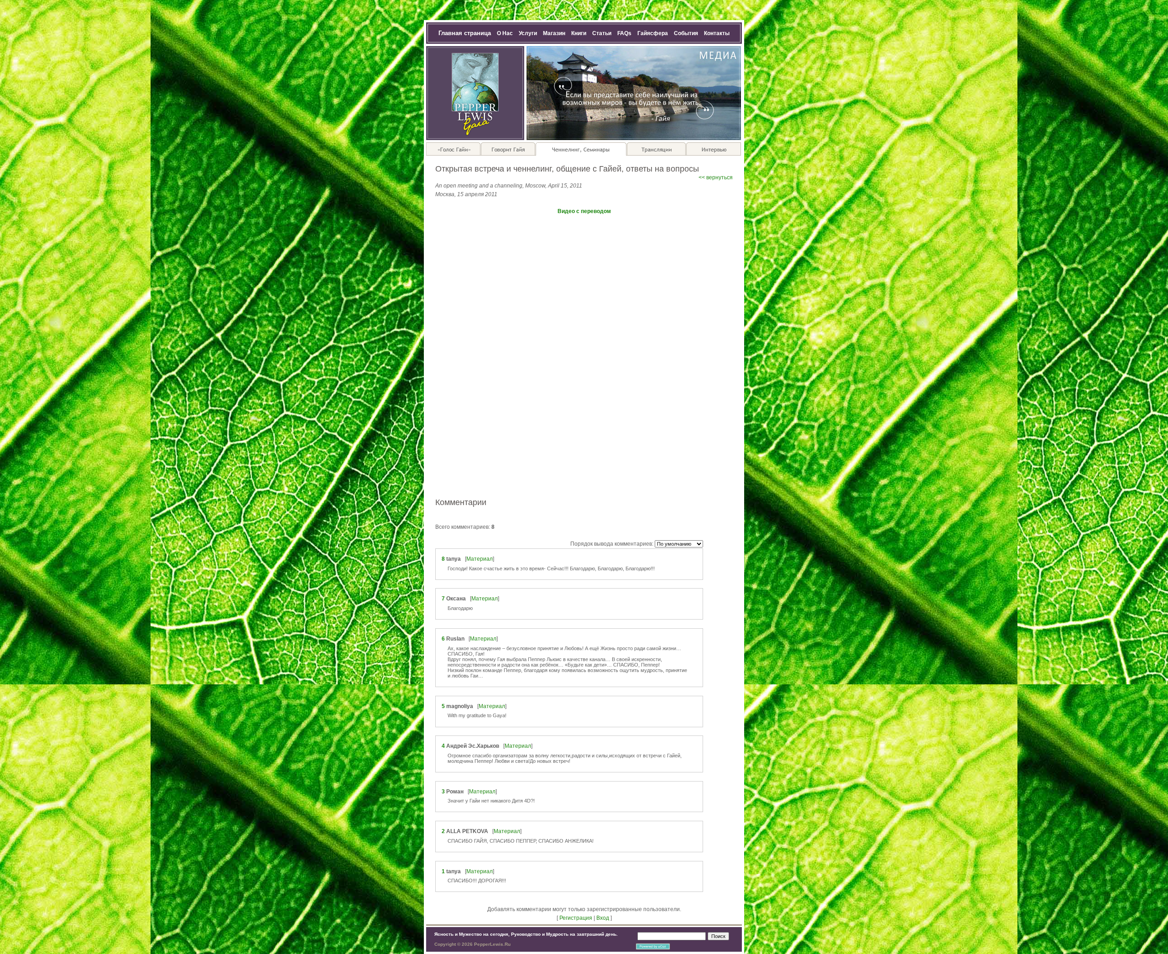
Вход (602, 918)
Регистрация (575, 918)
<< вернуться (716, 177)
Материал (479, 559)
